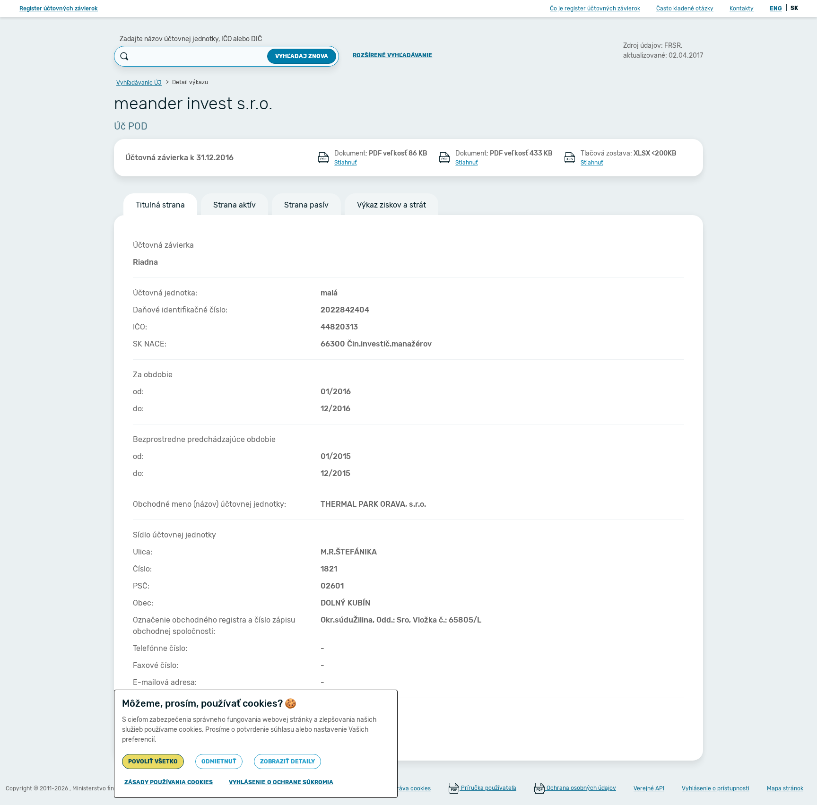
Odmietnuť (218, 761)
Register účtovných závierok (58, 8)
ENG (776, 8)
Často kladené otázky (684, 8)
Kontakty (742, 8)
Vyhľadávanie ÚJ (139, 82)
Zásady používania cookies (168, 782)
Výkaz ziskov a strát (391, 204)
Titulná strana (160, 204)
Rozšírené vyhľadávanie (392, 55)
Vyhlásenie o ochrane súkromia (281, 782)
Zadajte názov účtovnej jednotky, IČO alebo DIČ (191, 39)
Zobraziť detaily (287, 761)
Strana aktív (234, 204)
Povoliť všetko (153, 761)
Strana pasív (306, 204)
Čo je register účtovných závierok (595, 8)
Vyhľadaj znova (301, 56)
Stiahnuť (345, 162)
